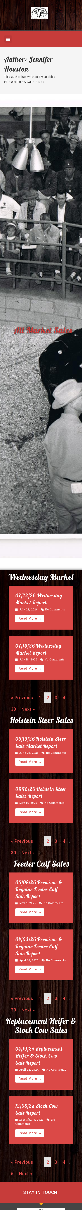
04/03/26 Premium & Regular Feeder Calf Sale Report (38, 946)
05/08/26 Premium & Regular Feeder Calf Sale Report (38, 889)
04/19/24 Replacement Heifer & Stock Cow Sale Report (39, 1056)
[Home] (5, 81)
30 (13, 709)
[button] (8, 39)
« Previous (22, 697)
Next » (28, 709)
